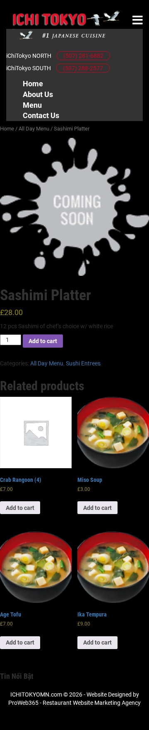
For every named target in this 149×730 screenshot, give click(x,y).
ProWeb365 (23, 702)
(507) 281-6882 (83, 55)
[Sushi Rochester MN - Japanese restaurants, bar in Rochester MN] (66, 24)
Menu (32, 105)
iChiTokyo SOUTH (28, 68)
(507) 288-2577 (83, 68)
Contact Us (41, 115)
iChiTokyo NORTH (28, 55)
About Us (38, 94)
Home (33, 83)
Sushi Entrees (83, 363)
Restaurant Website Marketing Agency (92, 702)
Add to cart (43, 341)
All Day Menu (34, 129)
